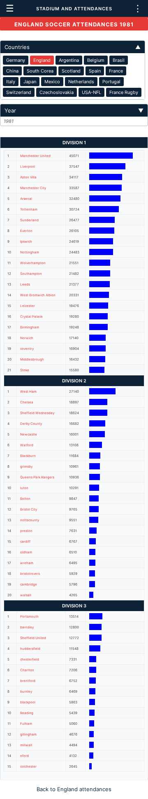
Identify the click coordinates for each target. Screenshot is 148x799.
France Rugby (123, 92)
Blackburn (28, 456)
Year (74, 110)
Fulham (26, 724)
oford (24, 756)
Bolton (25, 499)
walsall (25, 595)
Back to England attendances (74, 789)
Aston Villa (28, 177)
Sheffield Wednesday (37, 413)
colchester (28, 766)
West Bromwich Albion (38, 295)
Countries (73, 47)
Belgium (95, 60)
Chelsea (26, 402)
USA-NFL (91, 92)
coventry (27, 349)
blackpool (27, 702)
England (42, 60)
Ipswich (26, 241)
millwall (26, 745)
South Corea (40, 71)
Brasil (119, 60)
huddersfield (30, 649)
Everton (26, 231)
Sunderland (29, 220)
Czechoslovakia (56, 92)
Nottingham (29, 252)
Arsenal (26, 199)
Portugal (111, 81)
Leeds (25, 284)
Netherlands (81, 81)
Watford (26, 445)
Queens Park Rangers (37, 477)
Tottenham (28, 209)
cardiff (25, 541)
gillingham (28, 734)
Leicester (27, 306)
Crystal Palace (31, 316)
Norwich (26, 338)
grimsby (26, 466)
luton (24, 488)
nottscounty (29, 520)
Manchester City (33, 188)
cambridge (28, 584)
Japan (29, 81)
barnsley (27, 627)
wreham (26, 563)
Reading (26, 713)
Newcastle (28, 434)
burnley (26, 691)
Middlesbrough (32, 359)
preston (26, 531)
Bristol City (28, 509)
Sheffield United (33, 638)
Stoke (24, 370)
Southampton (31, 274)
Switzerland (18, 92)
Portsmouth (29, 616)
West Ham (28, 391)
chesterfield (29, 659)
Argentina (69, 60)
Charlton (27, 670)
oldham (26, 552)
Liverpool (27, 166)
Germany (15, 60)
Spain (95, 71)
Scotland (71, 71)
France (116, 71)
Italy (10, 81)
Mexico (52, 81)
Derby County (31, 424)
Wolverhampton (33, 263)
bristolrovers (30, 574)
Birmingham (29, 327)
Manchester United (35, 156)
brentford (27, 681)
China (12, 71)
